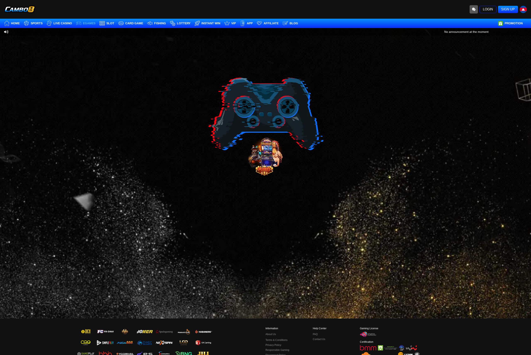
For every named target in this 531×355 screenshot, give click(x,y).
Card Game (134, 23)
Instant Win (210, 23)
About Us (271, 334)
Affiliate (271, 23)
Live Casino (63, 23)
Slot (110, 23)
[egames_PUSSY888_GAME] (265, 156)
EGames (89, 23)
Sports (37, 23)
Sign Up (508, 9)
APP (250, 23)
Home (15, 23)
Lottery (183, 23)
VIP (233, 23)
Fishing (160, 23)
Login (488, 9)
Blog (294, 23)
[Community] (474, 9)
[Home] (19, 9)
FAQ (315, 334)
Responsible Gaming (277, 350)
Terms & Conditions (276, 340)
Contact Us (319, 339)
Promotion (514, 23)
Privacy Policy (273, 345)
